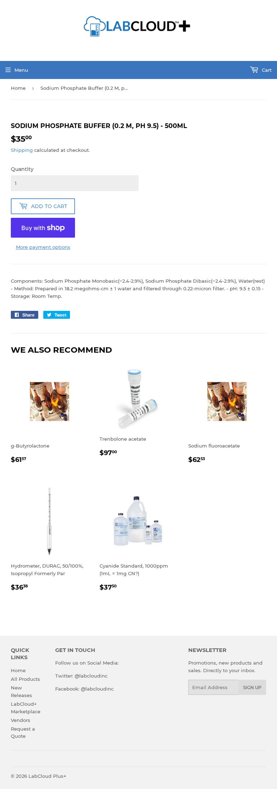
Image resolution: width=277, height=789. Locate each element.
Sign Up (252, 687)
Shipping (22, 150)
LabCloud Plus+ (47, 776)
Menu (21, 70)
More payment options (43, 247)
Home (18, 88)
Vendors (20, 720)
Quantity (22, 169)
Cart (266, 70)
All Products (25, 679)
